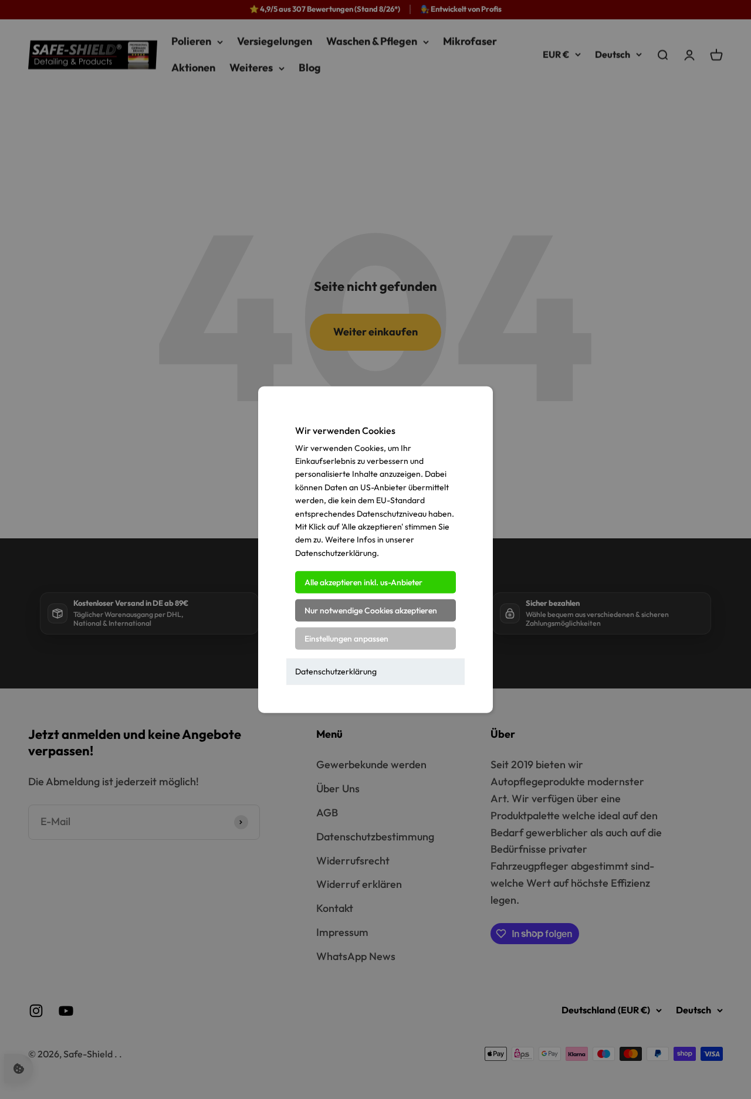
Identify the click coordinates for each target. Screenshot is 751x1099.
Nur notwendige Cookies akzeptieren (371, 610)
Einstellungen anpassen (346, 638)
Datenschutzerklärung (336, 671)
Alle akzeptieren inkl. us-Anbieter (363, 582)
